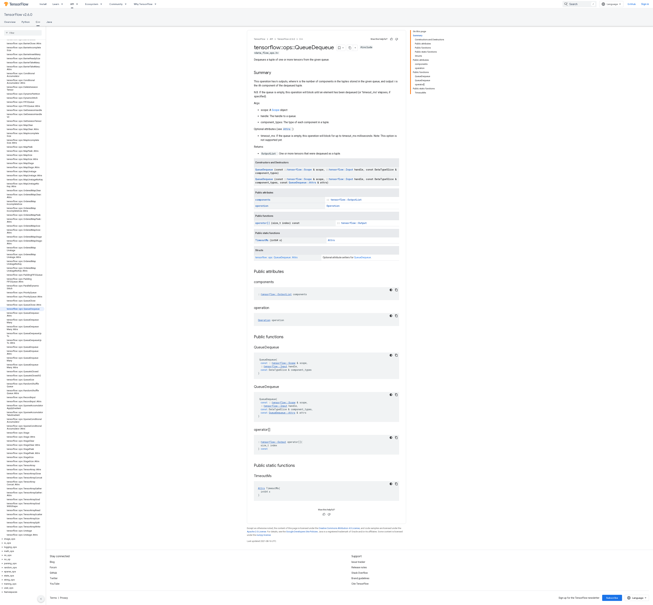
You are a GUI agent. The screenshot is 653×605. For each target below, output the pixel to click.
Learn (56, 4)
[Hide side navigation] (41, 598)
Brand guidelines (360, 578)
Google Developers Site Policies (302, 531)
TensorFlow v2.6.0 (18, 15)
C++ (38, 21)
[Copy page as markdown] (350, 48)
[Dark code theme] (391, 290)
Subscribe (612, 597)
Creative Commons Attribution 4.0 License (339, 528)
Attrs (287, 129)
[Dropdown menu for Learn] (63, 4)
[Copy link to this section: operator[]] (274, 430)
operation (261, 205)
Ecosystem (91, 4)
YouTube (55, 583)
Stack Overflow (359, 572)
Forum (53, 567)
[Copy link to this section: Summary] (275, 73)
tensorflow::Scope (300, 169)
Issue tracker (358, 562)
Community (116, 4)
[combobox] (580, 4)
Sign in (645, 4)
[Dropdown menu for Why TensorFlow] (156, 4)
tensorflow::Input (341, 169)
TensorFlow (259, 39)
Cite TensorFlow (360, 583)
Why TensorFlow (143, 4)
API (72, 4)
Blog (52, 562)
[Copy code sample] (396, 290)
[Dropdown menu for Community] (127, 4)
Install (43, 4)
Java (49, 21)
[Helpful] (391, 39)
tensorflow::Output (354, 223)
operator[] (263, 223)
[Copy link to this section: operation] (273, 308)
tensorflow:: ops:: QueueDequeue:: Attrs (276, 257)
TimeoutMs (262, 240)
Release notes (359, 567)
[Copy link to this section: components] (278, 282)
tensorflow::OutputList (346, 199)
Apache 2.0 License (256, 531)
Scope (276, 110)
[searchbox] (23, 33)
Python (26, 21)
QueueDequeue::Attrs (303, 182)
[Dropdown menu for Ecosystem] (102, 4)
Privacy (64, 597)
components (262, 199)
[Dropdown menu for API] (78, 4)
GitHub (631, 4)
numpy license (264, 535)
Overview (9, 21)
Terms (53, 597)
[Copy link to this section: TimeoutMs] (275, 476)
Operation (333, 205)
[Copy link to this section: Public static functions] (299, 466)
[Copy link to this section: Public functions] (287, 337)
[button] (22, 539)
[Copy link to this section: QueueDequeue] (283, 348)
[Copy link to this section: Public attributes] (288, 272)
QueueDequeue (264, 169)
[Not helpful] (396, 39)
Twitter (54, 578)
